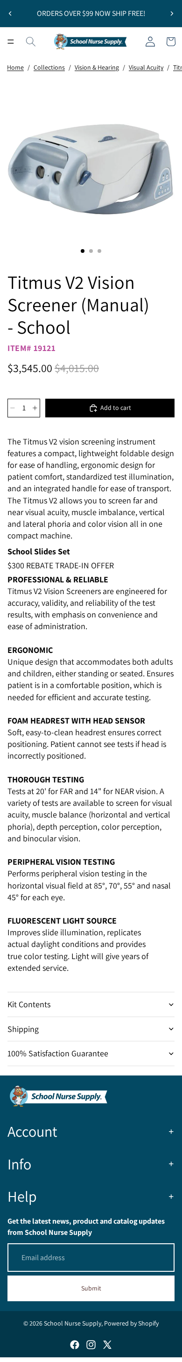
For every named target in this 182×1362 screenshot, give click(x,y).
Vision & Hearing (97, 67)
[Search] (31, 41)
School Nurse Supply (72, 1323)
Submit (91, 1288)
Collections (49, 67)
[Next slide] (171, 13)
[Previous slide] (10, 13)
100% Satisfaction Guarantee (57, 1053)
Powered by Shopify (131, 1323)
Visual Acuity (146, 67)
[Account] (150, 41)
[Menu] (10, 41)
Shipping (23, 1029)
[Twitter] (107, 1344)
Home (15, 67)
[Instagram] (91, 1344)
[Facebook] (74, 1344)
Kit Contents (28, 1004)
